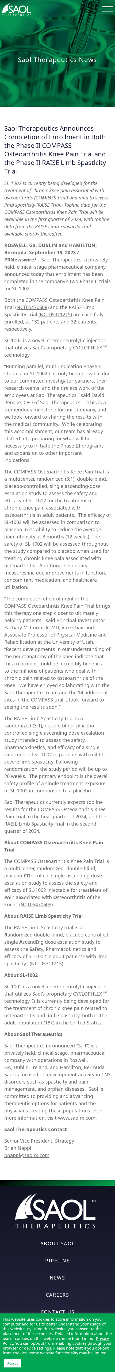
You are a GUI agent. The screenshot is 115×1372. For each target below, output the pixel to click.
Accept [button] (12, 1363)
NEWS (57, 1277)
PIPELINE (57, 1260)
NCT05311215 (55, 314)
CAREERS (57, 1295)
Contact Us (58, 1312)
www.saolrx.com (76, 1118)
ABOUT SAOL (57, 1243)
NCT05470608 (32, 307)
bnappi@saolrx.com (26, 1155)
